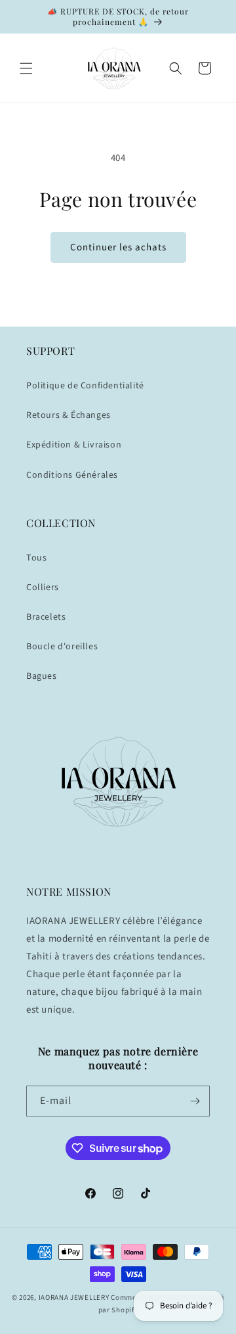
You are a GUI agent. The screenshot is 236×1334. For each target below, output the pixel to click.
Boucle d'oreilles (62, 646)
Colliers (42, 587)
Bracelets (46, 617)
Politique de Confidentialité (85, 385)
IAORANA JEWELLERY (74, 1297)
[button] (26, 68)
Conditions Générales (72, 475)
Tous (36, 557)
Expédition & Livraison (73, 444)
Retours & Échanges (68, 415)
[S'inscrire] (194, 1101)
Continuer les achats (118, 247)
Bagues (41, 676)
